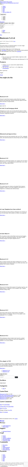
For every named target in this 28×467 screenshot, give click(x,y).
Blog (4, 11)
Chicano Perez (3, 406)
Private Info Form (6, 449)
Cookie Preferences (7, 425)
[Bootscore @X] (2, 421)
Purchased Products (7, 431)
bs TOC (5, 408)
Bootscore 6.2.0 (3, 398)
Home (4, 454)
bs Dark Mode (7, 404)
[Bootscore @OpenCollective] (3, 421)
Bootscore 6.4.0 (3, 394)
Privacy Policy (6, 426)
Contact (4, 437)
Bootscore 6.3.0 (3, 397)
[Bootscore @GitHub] (1, 421)
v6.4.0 (17, 2)
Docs (4, 9)
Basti (14, 41)
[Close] (3, 4)
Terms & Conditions (7, 438)
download (4, 50)
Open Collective (6, 448)
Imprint (4, 435)
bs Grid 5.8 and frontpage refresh (7, 395)
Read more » (2, 103)
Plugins (4, 7)
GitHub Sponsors (6, 447)
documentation (6, 65)
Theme (4, 6)
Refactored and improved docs (6, 396)
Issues (4, 446)
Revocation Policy (6, 439)
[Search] (16, 377)
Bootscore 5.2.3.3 (6, 370)
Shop (4, 8)
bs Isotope (6, 412)
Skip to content (3, 1)
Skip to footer (9, 1)
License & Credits (6, 440)
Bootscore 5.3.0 (6, 371)
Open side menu (4, 373)
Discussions (5, 445)
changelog (19, 51)
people (16, 418)
